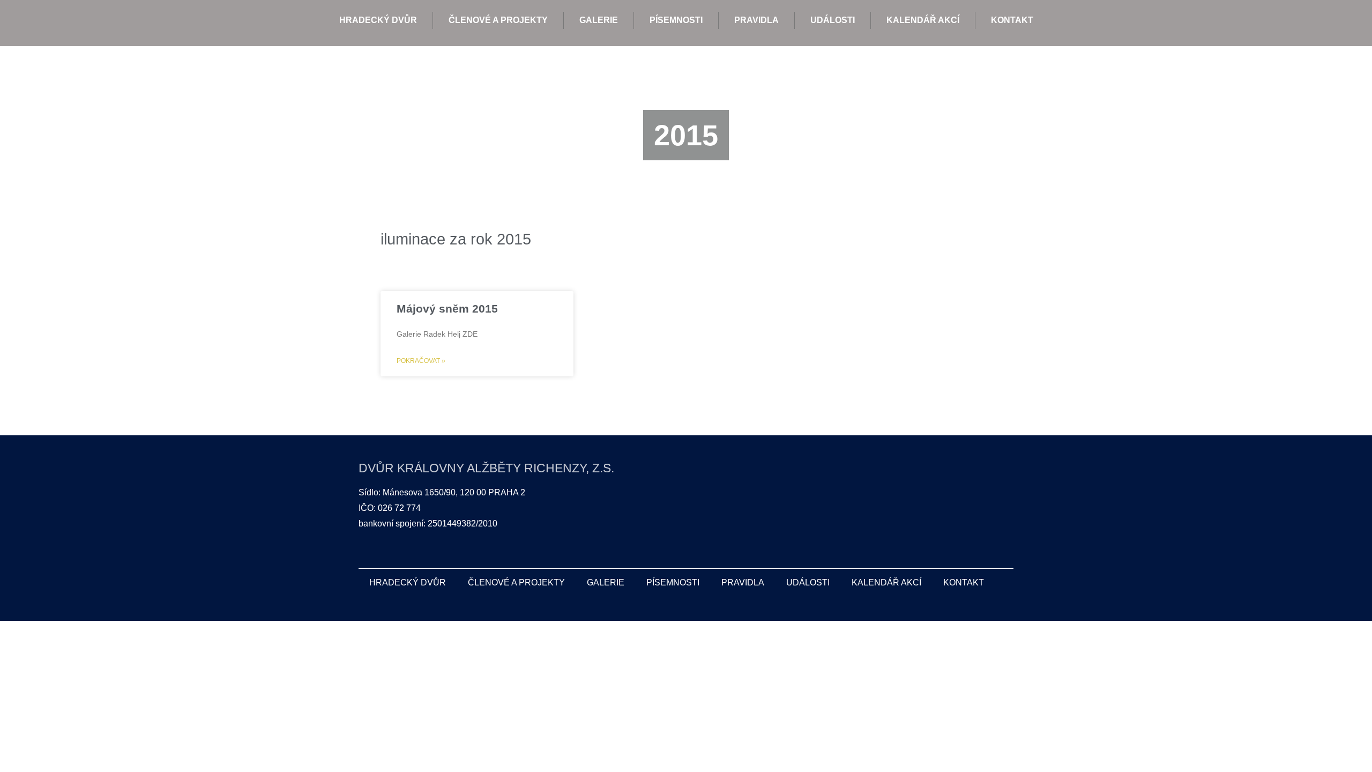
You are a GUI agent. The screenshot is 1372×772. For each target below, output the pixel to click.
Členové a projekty (498, 20)
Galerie (598, 20)
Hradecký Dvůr (378, 20)
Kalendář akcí (922, 20)
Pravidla (756, 20)
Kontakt (1012, 20)
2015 (686, 135)
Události (832, 20)
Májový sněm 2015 (447, 308)
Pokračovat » (421, 361)
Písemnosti (676, 20)
